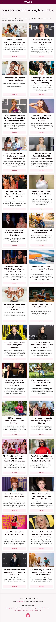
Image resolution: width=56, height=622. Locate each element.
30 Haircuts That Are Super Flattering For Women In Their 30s (14, 306)
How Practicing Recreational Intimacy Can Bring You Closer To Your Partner (41, 572)
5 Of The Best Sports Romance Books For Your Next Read (14, 420)
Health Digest (41, 608)
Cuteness (24, 608)
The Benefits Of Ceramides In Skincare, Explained (14, 79)
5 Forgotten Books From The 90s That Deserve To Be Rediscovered (42, 382)
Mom (47, 608)
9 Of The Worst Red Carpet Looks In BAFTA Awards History (41, 42)
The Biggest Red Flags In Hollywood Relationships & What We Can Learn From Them (14, 195)
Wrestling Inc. (38, 610)
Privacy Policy (33, 598)
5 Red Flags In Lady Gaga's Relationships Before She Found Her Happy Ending (41, 534)
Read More (14, 56)
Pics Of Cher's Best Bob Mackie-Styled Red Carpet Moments (41, 118)
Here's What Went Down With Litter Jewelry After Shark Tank (14, 382)
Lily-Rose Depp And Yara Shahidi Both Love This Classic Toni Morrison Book (41, 155)
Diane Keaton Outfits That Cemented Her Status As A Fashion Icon (14, 572)
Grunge (34, 608)
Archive (26, 598)
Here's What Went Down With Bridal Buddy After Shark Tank (41, 193)
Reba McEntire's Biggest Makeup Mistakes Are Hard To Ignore (14, 496)
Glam (29, 608)
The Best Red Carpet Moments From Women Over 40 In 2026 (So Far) (41, 344)
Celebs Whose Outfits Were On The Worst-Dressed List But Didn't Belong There (14, 118)
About (20, 598)
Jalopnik (14, 608)
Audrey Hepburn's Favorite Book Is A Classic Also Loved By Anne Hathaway (41, 80)
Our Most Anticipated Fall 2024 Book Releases (42, 231)
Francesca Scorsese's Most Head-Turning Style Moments (14, 344)
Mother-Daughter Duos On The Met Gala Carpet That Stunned (41, 420)
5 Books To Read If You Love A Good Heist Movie (41, 305)
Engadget (8, 608)
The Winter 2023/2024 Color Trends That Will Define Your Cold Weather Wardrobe (41, 458)
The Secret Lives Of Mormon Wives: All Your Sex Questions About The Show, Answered (14, 458)
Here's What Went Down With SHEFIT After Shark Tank (14, 534)
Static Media (20, 601)
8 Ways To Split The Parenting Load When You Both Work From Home (14, 42)
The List (31, 610)
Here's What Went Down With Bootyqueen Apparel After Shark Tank (14, 268)
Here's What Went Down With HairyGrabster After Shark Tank (14, 232)
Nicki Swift (25, 610)
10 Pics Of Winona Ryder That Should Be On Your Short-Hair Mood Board (41, 496)
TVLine (19, 608)
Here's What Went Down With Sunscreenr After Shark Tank (42, 268)
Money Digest (18, 610)
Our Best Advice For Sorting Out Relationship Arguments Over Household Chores (14, 155)
